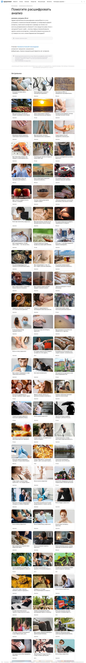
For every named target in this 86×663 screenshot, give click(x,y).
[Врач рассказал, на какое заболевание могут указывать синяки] (43, 130)
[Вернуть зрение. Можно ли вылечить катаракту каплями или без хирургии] (43, 390)
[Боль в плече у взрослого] (64, 584)
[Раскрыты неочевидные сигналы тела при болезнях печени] (64, 109)
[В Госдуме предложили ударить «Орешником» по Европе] (64, 217)
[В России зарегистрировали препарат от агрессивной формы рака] (21, 455)
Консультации (14, 5)
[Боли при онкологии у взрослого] (21, 217)
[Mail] (2, 1)
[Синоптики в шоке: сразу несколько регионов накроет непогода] (64, 303)
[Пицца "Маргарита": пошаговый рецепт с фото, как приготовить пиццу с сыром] (43, 455)
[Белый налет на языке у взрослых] (64, 520)
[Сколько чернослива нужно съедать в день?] (43, 195)
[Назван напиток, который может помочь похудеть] (43, 433)
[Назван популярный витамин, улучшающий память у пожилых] (43, 606)
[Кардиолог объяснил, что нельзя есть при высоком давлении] (21, 303)
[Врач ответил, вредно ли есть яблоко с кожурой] (21, 195)
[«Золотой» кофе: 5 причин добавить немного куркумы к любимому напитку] (21, 584)
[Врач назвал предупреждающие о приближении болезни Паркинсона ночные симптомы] (43, 628)
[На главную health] (7, 1)
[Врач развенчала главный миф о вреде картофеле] (21, 541)
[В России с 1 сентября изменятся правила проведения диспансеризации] (64, 239)
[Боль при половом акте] (43, 368)
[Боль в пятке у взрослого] (21, 520)
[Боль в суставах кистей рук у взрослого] (43, 325)
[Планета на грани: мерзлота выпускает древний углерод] (21, 411)
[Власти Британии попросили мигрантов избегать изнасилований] (43, 174)
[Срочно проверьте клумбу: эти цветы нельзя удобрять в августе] (21, 563)
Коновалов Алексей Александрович (28, 46)
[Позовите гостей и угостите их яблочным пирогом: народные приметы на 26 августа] (21, 433)
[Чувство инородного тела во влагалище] (64, 282)
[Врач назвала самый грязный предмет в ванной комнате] (43, 282)
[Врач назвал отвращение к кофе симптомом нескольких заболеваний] (21, 368)
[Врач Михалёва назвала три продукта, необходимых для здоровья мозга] (21, 152)
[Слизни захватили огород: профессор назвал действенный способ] (43, 239)
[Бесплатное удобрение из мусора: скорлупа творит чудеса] (21, 390)
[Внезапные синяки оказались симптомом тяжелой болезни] (21, 130)
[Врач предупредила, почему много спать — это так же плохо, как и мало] (21, 239)
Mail (2, 662)
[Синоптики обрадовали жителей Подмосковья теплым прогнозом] (64, 476)
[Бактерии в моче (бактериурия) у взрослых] (21, 649)
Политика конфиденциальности (77, 662)
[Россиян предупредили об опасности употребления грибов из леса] (21, 260)
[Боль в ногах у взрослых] (43, 476)
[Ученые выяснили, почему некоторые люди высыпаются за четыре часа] (64, 433)
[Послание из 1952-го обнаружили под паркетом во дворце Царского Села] (64, 87)
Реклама (11, 662)
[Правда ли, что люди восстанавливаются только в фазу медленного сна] (43, 584)
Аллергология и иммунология (25, 5)
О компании (6, 662)
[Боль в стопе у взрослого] (21, 347)
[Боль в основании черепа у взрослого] (43, 541)
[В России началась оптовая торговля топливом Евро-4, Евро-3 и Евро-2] (64, 606)
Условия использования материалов (43, 662)
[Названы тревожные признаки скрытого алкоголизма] (64, 390)
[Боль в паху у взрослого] (64, 649)
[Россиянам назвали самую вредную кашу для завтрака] (64, 174)
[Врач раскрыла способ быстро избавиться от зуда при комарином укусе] (64, 325)
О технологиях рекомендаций (64, 662)
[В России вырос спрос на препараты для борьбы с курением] (21, 174)
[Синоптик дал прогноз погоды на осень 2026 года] (43, 152)
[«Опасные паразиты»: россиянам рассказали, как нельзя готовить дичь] (64, 195)
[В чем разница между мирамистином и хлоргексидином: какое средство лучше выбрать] (21, 325)
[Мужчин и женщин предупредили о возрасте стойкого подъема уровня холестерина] (21, 498)
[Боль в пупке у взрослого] (43, 411)
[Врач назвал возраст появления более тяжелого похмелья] (21, 282)
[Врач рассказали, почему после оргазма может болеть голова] (43, 217)
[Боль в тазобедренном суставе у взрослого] (64, 152)
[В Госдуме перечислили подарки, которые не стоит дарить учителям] (43, 347)
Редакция (33, 662)
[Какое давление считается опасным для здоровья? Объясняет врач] (43, 87)
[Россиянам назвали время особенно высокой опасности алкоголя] (64, 260)
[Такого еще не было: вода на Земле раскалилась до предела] (43, 109)
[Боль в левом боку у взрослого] (43, 520)
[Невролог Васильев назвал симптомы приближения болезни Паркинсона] (64, 628)
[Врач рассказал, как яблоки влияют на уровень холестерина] (21, 109)
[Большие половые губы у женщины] (21, 87)
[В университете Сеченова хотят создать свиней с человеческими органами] (64, 347)
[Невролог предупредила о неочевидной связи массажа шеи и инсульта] (43, 303)
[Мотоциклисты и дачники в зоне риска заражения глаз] (64, 368)
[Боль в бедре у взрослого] (64, 498)
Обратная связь (54, 662)
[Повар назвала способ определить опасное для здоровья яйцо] (64, 130)
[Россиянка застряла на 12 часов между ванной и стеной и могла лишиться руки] (43, 498)
